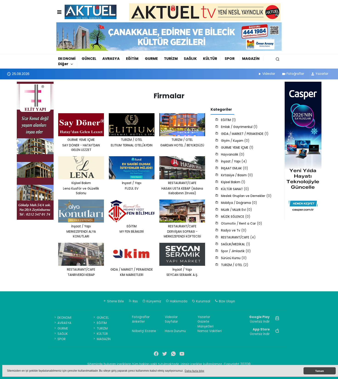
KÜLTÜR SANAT (232, 189)
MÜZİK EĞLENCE (233, 216)
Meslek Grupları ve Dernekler (243, 196)
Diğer (63, 63)
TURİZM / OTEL (232, 265)
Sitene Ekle (115, 301)
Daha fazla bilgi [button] (194, 371)
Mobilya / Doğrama (236, 203)
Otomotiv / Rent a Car (239, 223)
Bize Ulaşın (226, 301)
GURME (151, 58)
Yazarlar (321, 73)
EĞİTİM (132, 58)
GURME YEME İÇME (235, 147)
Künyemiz (153, 301)
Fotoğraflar (295, 73)
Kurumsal (202, 301)
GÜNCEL (89, 58)
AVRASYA (111, 58)
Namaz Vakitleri (210, 331)
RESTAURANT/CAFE (235, 237)
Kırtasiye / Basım (234, 175)
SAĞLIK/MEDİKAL (233, 244)
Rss (135, 301)
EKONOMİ (67, 58)
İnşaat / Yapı (231, 161)
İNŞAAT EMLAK (232, 168)
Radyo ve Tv (231, 230)
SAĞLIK (190, 58)
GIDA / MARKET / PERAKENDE (242, 134)
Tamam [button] (319, 371)
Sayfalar (171, 321)
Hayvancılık (230, 154)
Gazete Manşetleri (206, 323)
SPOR (230, 58)
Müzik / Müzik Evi (234, 210)
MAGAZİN (251, 58)
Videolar (268, 73)
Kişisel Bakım (231, 182)
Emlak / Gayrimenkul (237, 127)
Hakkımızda (178, 301)
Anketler (138, 321)
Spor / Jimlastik (233, 251)
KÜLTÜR (210, 58)
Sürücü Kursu (231, 258)
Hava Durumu (175, 331)
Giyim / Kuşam (232, 141)
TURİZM (171, 58)
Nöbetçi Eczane (144, 331)
